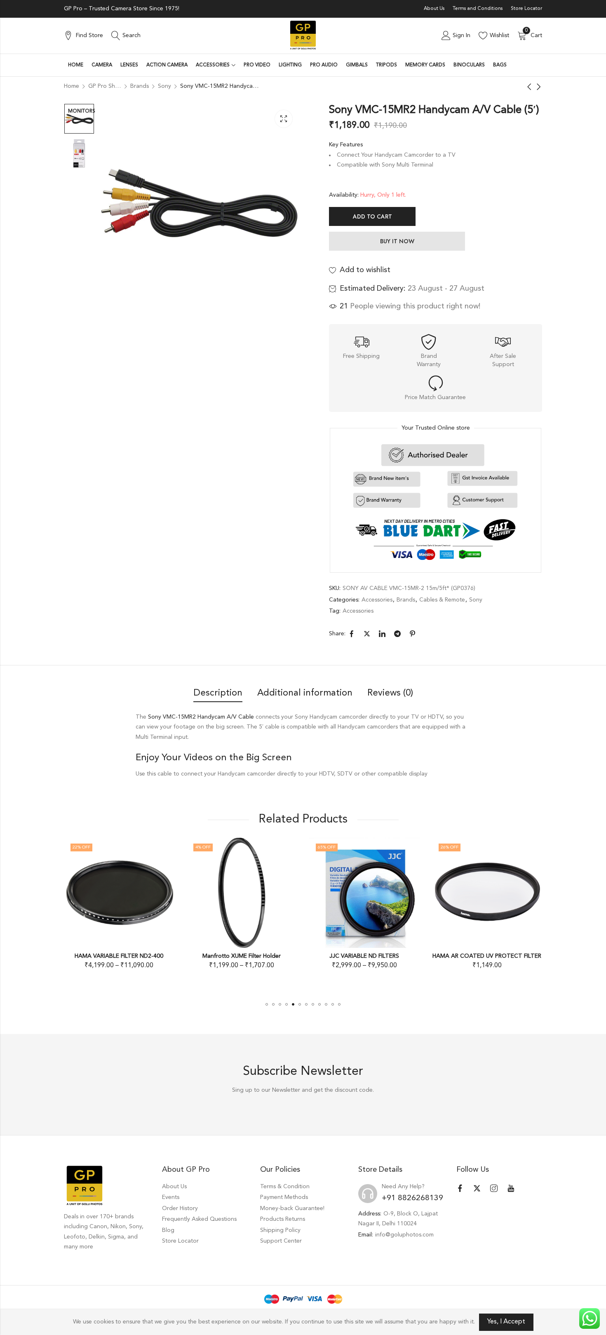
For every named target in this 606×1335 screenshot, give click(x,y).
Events (170, 1197)
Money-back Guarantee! (292, 1208)
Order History (180, 1208)
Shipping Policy (280, 1230)
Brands (406, 600)
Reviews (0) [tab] (390, 693)
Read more (500, 965)
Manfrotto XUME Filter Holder (133, 956)
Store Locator (526, 8)
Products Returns (282, 1219)
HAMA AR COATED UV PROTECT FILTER (378, 956)
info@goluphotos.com (404, 1235)
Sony (475, 600)
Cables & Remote (442, 600)
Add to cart (372, 216)
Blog (168, 1230)
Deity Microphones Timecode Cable (501, 956)
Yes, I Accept (506, 1322)
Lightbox (283, 118)
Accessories (377, 600)
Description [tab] (217, 693)
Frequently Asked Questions (199, 1219)
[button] (266, 1004)
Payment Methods (284, 1197)
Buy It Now (397, 241)
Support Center (281, 1241)
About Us (434, 8)
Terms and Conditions (478, 8)
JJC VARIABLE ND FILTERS (256, 956)
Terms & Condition (285, 1186)
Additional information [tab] (304, 693)
